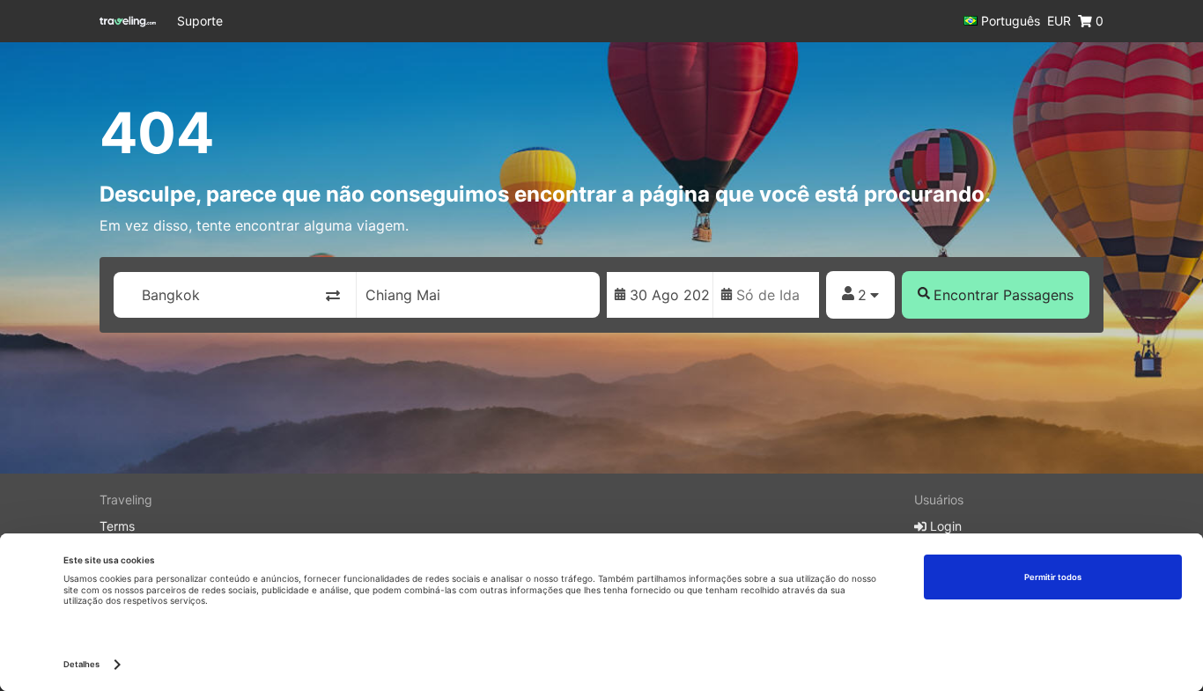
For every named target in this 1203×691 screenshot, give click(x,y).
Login (944, 525)
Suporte (200, 20)
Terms (117, 525)
